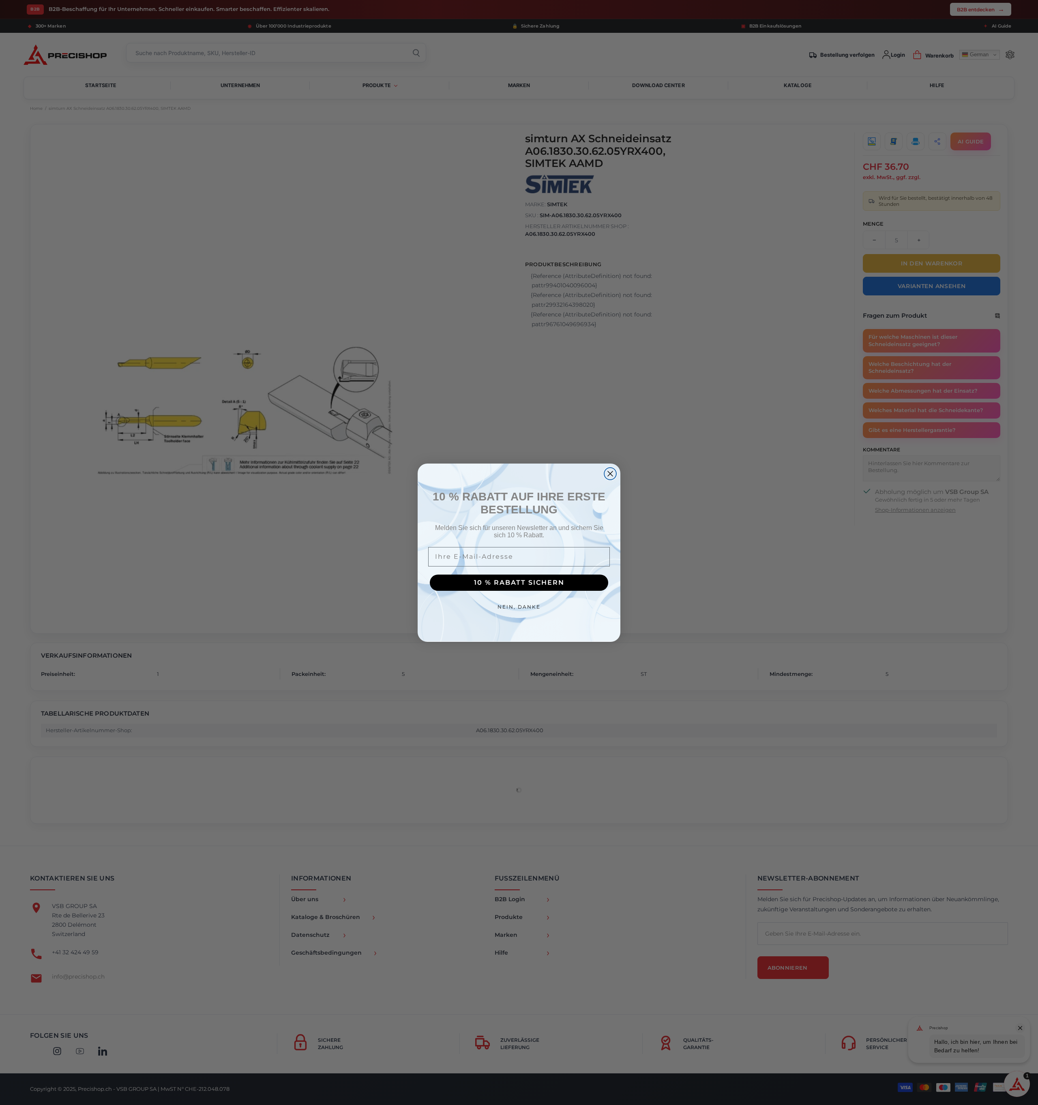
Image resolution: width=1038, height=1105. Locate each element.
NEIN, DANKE (519, 607)
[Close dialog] (610, 474)
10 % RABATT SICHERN (519, 582)
